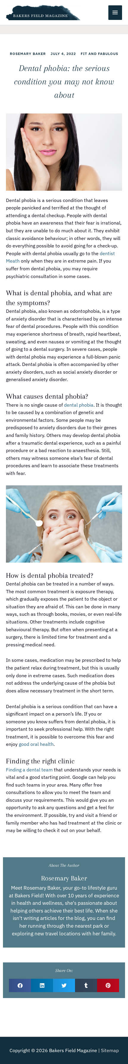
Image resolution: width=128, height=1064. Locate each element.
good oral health (36, 744)
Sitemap (110, 1050)
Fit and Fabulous (99, 53)
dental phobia (78, 405)
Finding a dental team (29, 770)
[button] (20, 985)
